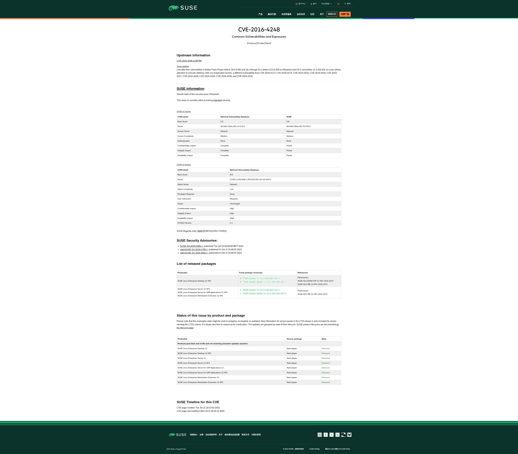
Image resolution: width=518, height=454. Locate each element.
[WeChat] (343, 435)
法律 (201, 435)
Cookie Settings (314, 449)
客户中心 (302, 4)
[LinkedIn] (337, 435)
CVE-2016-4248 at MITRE (189, 61)
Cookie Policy (345, 449)
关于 (221, 435)
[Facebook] (326, 435)
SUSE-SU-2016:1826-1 (191, 246)
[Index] (261, 43)
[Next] (268, 43)
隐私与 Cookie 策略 (331, 449)
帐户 (315, 4)
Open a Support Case (178, 449)
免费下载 (345, 14)
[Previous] (252, 43)
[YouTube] (320, 435)
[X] (332, 435)
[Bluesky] (349, 435)
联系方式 (332, 14)
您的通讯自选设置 (232, 435)
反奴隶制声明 (211, 435)
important (217, 100)
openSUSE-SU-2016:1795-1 (194, 249)
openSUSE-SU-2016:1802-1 (194, 253)
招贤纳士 (194, 435)
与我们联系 (256, 435)
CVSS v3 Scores (184, 165)
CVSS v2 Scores (184, 111)
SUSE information (190, 88)
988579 (201, 231)
